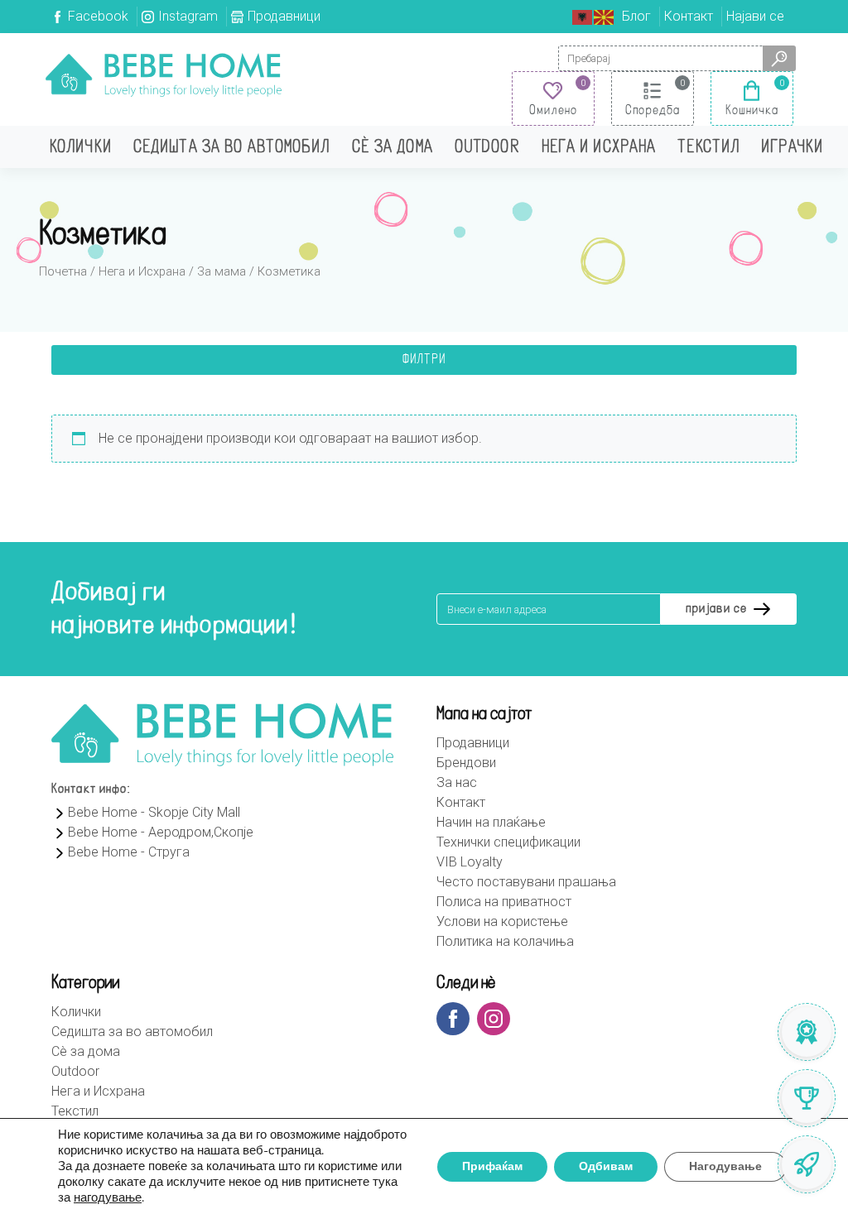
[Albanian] (583, 16)
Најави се (755, 16)
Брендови (466, 762)
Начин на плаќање (491, 822)
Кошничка (752, 111)
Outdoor (487, 147)
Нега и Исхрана (599, 147)
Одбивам (606, 1166)
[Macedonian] (604, 16)
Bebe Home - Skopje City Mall (154, 812)
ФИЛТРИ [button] (424, 360)
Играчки (792, 147)
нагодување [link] (108, 1197)
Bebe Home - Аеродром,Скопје (160, 832)
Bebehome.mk (164, 74)
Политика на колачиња (505, 941)
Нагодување (725, 1166)
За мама (221, 271)
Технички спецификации (508, 842)
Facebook (98, 16)
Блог (636, 16)
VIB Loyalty (469, 862)
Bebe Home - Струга (129, 852)
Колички (81, 147)
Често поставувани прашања (526, 882)
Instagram (188, 16)
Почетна (63, 271)
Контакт (688, 16)
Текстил (708, 147)
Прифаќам (492, 1166)
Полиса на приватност (503, 901)
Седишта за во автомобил (231, 147)
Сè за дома (392, 147)
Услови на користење (502, 921)
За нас (456, 782)
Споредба (653, 111)
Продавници (284, 16)
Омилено (553, 111)
